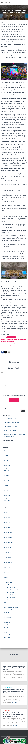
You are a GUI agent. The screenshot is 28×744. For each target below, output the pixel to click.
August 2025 (6, 480)
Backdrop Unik (7, 544)
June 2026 (6, 455)
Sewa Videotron (7, 622)
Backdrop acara (7, 512)
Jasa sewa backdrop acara (7, 339)
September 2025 (7, 478)
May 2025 (6, 488)
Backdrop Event (7, 517)
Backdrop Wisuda (7, 547)
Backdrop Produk (7, 534)
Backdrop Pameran (8, 529)
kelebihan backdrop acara (6, 347)
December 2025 (7, 470)
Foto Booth (6, 569)
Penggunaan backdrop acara (10, 609)
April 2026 (6, 460)
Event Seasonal (7, 567)
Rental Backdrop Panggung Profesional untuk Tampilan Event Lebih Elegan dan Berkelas (14, 667)
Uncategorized (7, 634)
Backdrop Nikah (7, 527)
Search (4, 408)
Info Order (6, 577)
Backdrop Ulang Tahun (8, 542)
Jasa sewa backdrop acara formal (11, 589)
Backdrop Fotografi (7, 522)
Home (11, 739)
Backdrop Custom (7, 514)
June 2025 (6, 485)
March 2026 (6, 463)
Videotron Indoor (7, 637)
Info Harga (6, 574)
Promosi (5, 619)
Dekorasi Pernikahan (8, 559)
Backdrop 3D (6, 509)
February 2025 (7, 495)
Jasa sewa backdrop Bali (9, 592)
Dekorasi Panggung (8, 557)
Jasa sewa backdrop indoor (20, 339)
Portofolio (5, 614)
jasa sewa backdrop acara (20, 345)
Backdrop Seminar (7, 539)
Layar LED (6, 602)
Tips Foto (5, 629)
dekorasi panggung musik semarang (11, 422)
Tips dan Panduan (7, 624)
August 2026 (6, 450)
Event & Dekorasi (7, 564)
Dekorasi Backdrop (7, 552)
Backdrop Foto (7, 519)
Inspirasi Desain (7, 579)
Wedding (5, 639)
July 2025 (6, 483)
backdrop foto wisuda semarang (10, 430)
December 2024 (7, 500)
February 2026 (7, 465)
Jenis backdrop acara (8, 599)
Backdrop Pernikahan (8, 532)
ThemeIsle (18, 742)
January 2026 (6, 468)
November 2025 (7, 473)
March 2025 (6, 493)
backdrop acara (7, 343)
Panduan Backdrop (7, 604)
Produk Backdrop (7, 617)
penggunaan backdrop (17, 347)
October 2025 (6, 475)
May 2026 (6, 458)
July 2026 (6, 453)
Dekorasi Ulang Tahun (8, 562)
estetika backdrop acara (16, 343)
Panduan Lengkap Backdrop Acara (11, 607)
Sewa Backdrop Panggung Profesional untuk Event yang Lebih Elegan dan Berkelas (13, 691)
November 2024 (7, 502)
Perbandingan (6, 612)
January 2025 (6, 498)
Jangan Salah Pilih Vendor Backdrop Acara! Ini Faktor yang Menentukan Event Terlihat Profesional (13, 714)
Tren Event (6, 632)
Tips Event (6, 627)
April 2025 (6, 490)
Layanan (16, 739)
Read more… (18, 678)
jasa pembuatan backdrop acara (8, 345)
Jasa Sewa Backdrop (8, 584)
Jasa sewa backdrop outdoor (7, 341)
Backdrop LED (7, 524)
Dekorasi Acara (7, 549)
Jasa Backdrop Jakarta (8, 582)
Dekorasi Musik (7, 554)
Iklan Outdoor (6, 572)
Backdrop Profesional (8, 537)
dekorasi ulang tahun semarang (10, 426)
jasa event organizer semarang (10, 418)
